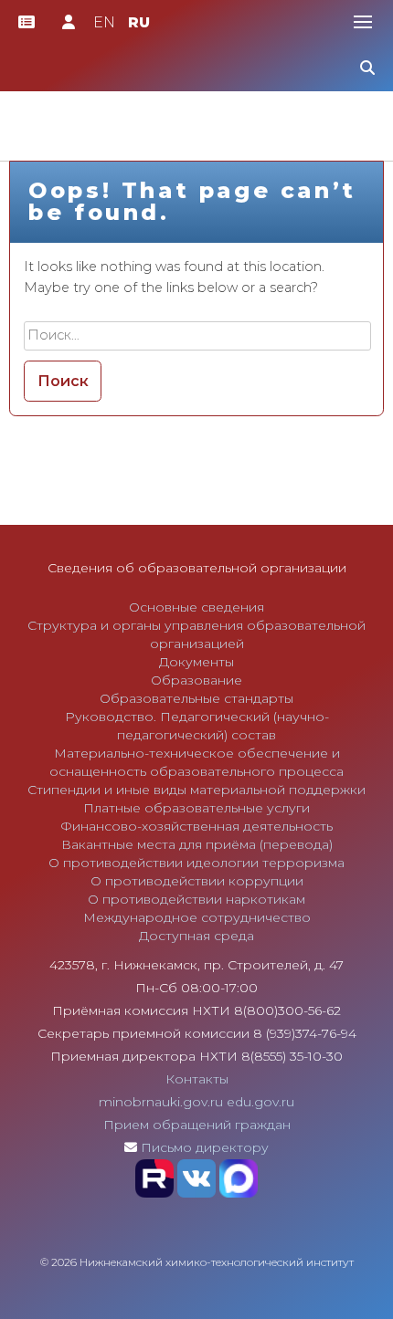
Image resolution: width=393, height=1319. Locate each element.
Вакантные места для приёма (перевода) (197, 844)
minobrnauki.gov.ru (161, 1102)
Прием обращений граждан (197, 1124)
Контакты (196, 1079)
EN (104, 22)
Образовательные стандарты (196, 698)
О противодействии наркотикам (196, 899)
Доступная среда (196, 935)
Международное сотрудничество (197, 917)
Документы (196, 662)
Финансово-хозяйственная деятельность (196, 826)
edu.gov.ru (260, 1102)
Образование (196, 680)
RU (139, 22)
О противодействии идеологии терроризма (196, 862)
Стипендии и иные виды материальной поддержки (196, 789)
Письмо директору (205, 1147)
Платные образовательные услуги (196, 808)
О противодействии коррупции (196, 881)
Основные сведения (196, 607)
